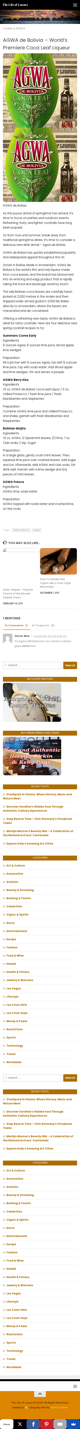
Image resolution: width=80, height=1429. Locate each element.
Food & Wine (15, 956)
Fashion (11, 947)
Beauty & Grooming (20, 890)
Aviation (12, 882)
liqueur (36, 530)
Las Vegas (13, 988)
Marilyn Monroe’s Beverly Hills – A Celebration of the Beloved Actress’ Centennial (38, 833)
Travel (10, 1054)
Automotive (14, 874)
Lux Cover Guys (17, 1013)
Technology (14, 1046)
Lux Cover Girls (16, 1005)
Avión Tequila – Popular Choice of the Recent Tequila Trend (18, 593)
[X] (20, 1424)
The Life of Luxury (15, 5)
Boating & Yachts (18, 898)
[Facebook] (33, 1424)
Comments (17, 625)
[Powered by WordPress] (26, 1407)
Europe (11, 939)
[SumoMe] (73, 1424)
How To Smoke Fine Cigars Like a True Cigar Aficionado (55, 583)
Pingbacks (44, 625)
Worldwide (13, 1062)
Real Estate (14, 1029)
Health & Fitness (18, 972)
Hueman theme (59, 1407)
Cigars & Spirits (14, 28)
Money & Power (16, 1021)
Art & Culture (15, 865)
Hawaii (11, 964)
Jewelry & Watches (19, 980)
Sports (11, 1037)
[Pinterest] (46, 1424)
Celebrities (14, 906)
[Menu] (75, 5)
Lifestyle (12, 997)
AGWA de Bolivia (21, 530)
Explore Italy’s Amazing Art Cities (29, 843)
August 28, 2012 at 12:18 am (50, 636)
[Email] (60, 1424)
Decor (10, 923)
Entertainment (16, 931)
